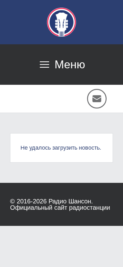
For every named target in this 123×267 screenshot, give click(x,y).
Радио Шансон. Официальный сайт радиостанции (60, 204)
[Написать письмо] (97, 99)
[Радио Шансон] (61, 22)
